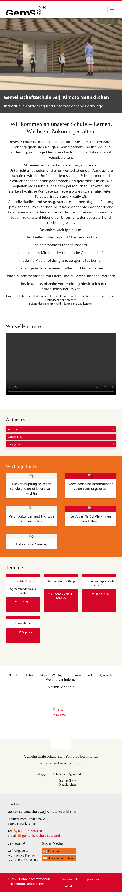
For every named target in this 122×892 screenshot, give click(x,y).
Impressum (91, 879)
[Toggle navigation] (111, 9)
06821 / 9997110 (30, 831)
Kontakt (67, 886)
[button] (61, 429)
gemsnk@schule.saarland (41, 835)
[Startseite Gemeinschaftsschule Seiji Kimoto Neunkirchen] (27, 9)
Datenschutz (70, 879)
